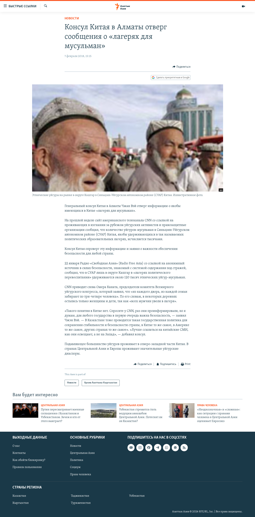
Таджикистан (80, 495)
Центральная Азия (53, 405)
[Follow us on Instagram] (139, 447)
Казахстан (19, 495)
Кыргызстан (21, 503)
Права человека (207, 405)
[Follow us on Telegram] (157, 447)
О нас (16, 446)
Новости (72, 18)
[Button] (181, 66)
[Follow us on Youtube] (131, 447)
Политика (76, 460)
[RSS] (184, 447)
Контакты (19, 453)
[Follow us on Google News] (175, 447)
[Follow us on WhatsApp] (166, 447)
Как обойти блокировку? (29, 460)
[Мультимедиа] (243, 6)
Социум (75, 467)
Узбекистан (137, 495)
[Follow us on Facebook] (148, 447)
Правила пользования (27, 467)
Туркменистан (81, 503)
